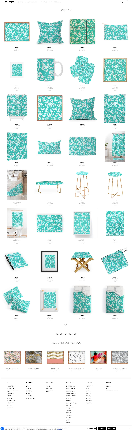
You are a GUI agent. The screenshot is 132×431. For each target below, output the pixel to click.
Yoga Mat (88, 395)
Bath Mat (48, 391)
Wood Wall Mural (10, 402)
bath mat (82, 163)
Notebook (88, 386)
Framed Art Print (10, 388)
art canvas (17, 163)
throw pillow (82, 125)
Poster (8, 396)
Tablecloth (68, 420)
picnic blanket (115, 278)
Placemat (68, 419)
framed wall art (115, 87)
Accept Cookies (111, 428)
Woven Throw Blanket (70, 395)
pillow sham (17, 317)
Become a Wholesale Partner (112, 390)
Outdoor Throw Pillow (70, 386)
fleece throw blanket (17, 202)
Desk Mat (88, 388)
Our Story (44, 1)
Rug (67, 396)
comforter (115, 317)
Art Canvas (9, 395)
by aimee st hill (17, 50)
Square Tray (68, 405)
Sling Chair (28, 388)
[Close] (129, 428)
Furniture (29, 382)
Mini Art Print (9, 398)
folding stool (82, 278)
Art (50, 1)
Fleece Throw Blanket (70, 393)
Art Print (8, 391)
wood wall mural (82, 49)
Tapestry (8, 408)
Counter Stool (29, 395)
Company (108, 382)
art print (16, 87)
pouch (115, 49)
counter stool (115, 202)
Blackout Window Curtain (71, 403)
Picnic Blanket (89, 400)
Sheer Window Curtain (71, 402)
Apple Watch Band (90, 403)
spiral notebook (17, 278)
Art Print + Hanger (11, 393)
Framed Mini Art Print (11, 400)
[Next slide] (130, 359)
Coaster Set (68, 412)
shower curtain (17, 125)
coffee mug (50, 87)
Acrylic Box (68, 410)
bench (49, 202)
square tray (49, 125)
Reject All (102, 428)
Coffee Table (29, 391)
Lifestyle (89, 382)
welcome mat (49, 240)
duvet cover (82, 317)
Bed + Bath (49, 382)
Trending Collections (31, 1)
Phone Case (88, 402)
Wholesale (57, 1)
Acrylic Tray (68, 408)
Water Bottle (88, 393)
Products (20, 1)
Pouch (87, 390)
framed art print (50, 278)
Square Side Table (30, 398)
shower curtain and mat (115, 163)
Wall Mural (9, 405)
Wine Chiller (68, 422)
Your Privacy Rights (91, 428)
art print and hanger (17, 240)
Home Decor (69, 382)
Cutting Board (69, 415)
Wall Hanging (10, 407)
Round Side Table (30, 396)
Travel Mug (88, 391)
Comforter (48, 386)
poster (115, 240)
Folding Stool (29, 390)
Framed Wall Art (10, 386)
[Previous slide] (2, 359)
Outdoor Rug (69, 398)
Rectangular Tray (70, 407)
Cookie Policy (59, 429)
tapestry (115, 125)
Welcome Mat (69, 400)
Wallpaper (9, 403)
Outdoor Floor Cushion (71, 391)
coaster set (82, 87)
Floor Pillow (68, 390)
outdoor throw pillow (50, 49)
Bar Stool (28, 393)
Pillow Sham (49, 388)
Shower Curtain (49, 390)
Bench (27, 386)
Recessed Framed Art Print (12, 390)
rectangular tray (17, 49)
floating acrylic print (49, 317)
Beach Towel (88, 398)
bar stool (82, 202)
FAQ (106, 388)
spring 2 (17, 47)
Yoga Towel (88, 396)
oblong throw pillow (50, 163)
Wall (8, 382)
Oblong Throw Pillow (70, 388)
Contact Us (108, 386)
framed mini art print (82, 240)
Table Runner (69, 417)
